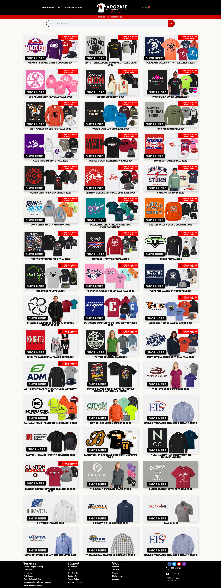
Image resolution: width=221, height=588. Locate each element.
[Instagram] (184, 564)
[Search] (171, 23)
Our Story (115, 567)
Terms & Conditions (75, 582)
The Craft (115, 570)
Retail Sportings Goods (33, 585)
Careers (115, 573)
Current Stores (73, 8)
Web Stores (28, 576)
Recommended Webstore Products (37, 582)
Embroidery (28, 570)
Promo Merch (29, 573)
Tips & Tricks (73, 573)
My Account (72, 567)
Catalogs (115, 579)
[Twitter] (174, 564)
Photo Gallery (117, 576)
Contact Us (72, 576)
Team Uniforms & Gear (32, 579)
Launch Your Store (51, 8)
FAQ (69, 570)
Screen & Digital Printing (33, 567)
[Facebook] (169, 564)
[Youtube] (179, 564)
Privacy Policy (73, 579)
